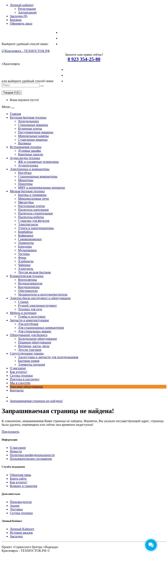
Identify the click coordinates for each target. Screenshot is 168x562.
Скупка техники (21, 375)
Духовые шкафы (29, 150)
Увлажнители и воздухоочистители (42, 294)
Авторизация (27, 12)
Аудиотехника (28, 165)
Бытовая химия (28, 361)
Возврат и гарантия (23, 486)
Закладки (16, 536)
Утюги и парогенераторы (36, 228)
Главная (15, 114)
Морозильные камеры (33, 136)
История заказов (21, 532)
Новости (16, 451)
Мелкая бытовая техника (27, 191)
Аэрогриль (25, 268)
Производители (21, 502)
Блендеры (25, 246)
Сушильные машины (33, 139)
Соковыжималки (30, 239)
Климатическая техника (26, 276)
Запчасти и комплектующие (29, 320)
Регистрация (27, 8)
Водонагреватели (30, 283)
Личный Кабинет (22, 529)
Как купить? (18, 372)
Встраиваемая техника (25, 147)
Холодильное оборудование (37, 338)
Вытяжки (24, 143)
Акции (14, 505)
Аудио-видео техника (25, 158)
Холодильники (28, 121)
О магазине (18, 368)
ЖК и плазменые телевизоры (38, 161)
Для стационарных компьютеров (41, 327)
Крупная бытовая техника (28, 117)
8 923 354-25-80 (84, 59)
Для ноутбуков (28, 324)
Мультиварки (27, 250)
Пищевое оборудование (34, 342)
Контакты (17, 390)
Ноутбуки (25, 172)
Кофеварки (25, 235)
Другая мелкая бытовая (34, 272)
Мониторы (25, 180)
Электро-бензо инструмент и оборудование (40, 298)
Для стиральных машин (34, 331)
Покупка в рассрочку (25, 379)
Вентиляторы (27, 279)
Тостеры (24, 254)
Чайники (24, 265)
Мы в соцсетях (20, 383)
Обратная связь (20, 475)
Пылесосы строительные (35, 213)
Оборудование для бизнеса (28, 335)
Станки (23, 302)
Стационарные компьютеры (37, 176)
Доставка (16, 509)
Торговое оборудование (26, 386)
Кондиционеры (29, 287)
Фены (22, 257)
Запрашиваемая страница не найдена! (36, 401)
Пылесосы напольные (33, 209)
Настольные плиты (31, 206)
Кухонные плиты (30, 128)
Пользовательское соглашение (31, 458)
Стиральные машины (33, 125)
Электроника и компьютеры (29, 169)
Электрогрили (28, 224)
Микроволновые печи (33, 198)
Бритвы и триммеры (32, 195)
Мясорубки (26, 202)
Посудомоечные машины (35, 132)
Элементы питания (31, 364)
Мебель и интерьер (23, 313)
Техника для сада (30, 309)
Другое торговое (29, 349)
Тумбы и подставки (31, 316)
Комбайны (25, 231)
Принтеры (25, 184)
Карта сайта (18, 478)
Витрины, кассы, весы (33, 346)
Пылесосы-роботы (31, 217)
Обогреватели (28, 290)
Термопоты (26, 243)
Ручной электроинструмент (37, 305)
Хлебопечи (26, 261)
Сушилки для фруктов (33, 220)
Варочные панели (30, 154)
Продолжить (10, 431)
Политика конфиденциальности (32, 455)
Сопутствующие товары (27, 353)
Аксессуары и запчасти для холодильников (48, 357)
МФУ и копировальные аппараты (41, 187)
